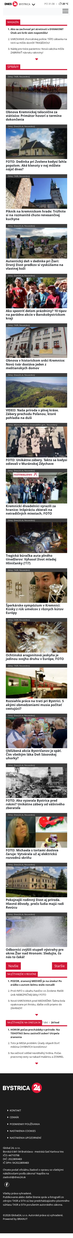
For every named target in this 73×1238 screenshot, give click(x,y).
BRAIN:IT (22, 1219)
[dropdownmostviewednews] (36, 1015)
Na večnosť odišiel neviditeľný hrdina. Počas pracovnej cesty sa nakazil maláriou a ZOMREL (37, 1054)
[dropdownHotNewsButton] (36, 60)
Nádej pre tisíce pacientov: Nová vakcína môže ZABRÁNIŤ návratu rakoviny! (37, 50)
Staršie (60, 966)
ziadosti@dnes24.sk (14, 1177)
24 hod (55, 1022)
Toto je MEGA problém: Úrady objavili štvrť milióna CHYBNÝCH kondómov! (35, 1045)
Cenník (14, 1117)
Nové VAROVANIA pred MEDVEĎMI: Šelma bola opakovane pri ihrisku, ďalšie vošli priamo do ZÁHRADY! (38, 1004)
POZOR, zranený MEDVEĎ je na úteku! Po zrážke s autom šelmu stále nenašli (36, 982)
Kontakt (15, 1110)
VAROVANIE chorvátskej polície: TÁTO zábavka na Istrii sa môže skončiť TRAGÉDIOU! (39, 40)
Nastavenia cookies (22, 1131)
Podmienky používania (24, 1124)
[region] (33, 5)
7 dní (45, 1022)
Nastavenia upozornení (25, 1137)
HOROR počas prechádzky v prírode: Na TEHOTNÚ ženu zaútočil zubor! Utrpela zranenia (35, 1033)
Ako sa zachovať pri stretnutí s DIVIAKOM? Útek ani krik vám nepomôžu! (37, 31)
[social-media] (6, 1184)
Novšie (13, 966)
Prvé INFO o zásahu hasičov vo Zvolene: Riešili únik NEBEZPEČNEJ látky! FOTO (37, 992)
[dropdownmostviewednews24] (36, 1064)
